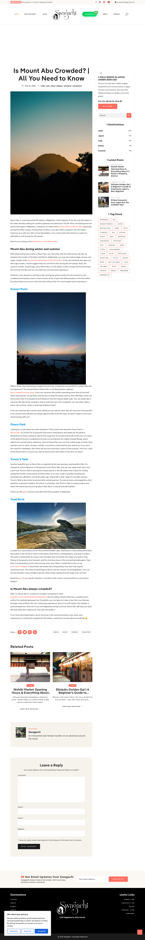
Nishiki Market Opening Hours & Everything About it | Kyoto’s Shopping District (30, 691)
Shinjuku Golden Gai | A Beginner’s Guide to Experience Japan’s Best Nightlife (72, 691)
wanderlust (77, 86)
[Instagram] (30, 632)
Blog (45, 14)
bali (114, 219)
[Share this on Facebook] (20, 632)
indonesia (122, 236)
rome (102, 262)
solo (47, 86)
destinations (105, 228)
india (43, 86)
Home (16, 14)
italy (102, 245)
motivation (122, 253)
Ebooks (117, 14)
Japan (30, 685)
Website (21, 829)
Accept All (41, 931)
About (105, 14)
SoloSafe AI (90, 14)
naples (125, 258)
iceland (122, 232)
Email (20, 818)
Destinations (30, 14)
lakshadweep (114, 249)
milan (111, 253)
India (100, 131)
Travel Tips (128, 910)
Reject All (27, 931)
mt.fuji (115, 258)
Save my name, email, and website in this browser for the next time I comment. (51, 840)
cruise (120, 224)
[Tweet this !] (25, 632)
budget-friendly (106, 224)
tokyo (114, 266)
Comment (22, 775)
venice (113, 270)
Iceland (101, 151)
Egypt (125, 228)
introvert (117, 241)
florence (104, 232)
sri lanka (104, 266)
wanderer (68, 86)
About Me (129, 899)
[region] (27, 923)
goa (113, 232)
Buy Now (107, 106)
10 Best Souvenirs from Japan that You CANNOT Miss (120, 202)
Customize (14, 931)
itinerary (111, 245)
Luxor (102, 253)
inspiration (104, 241)
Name (21, 807)
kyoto (102, 249)
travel (52, 86)
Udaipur (59, 86)
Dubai (101, 146)
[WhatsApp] (35, 632)
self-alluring (114, 262)
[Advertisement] (72, 40)
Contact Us (128, 903)
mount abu (104, 258)
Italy (100, 141)
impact (102, 236)
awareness (104, 219)
